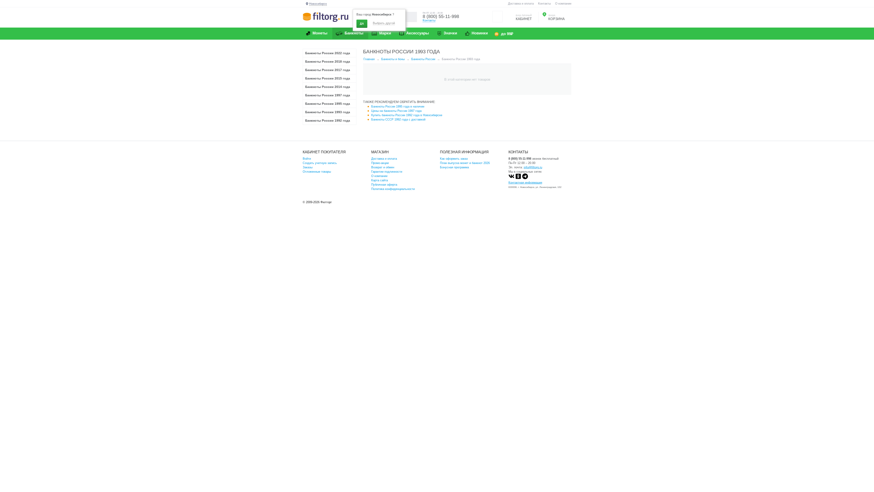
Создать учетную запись (320, 163)
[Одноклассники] (518, 178)
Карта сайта (379, 180)
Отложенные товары (317, 171)
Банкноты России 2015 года (327, 78)
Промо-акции (380, 163)
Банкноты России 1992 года (327, 120)
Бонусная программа (454, 167)
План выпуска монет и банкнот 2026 (465, 163)
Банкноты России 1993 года (327, 112)
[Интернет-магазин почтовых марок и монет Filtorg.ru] (325, 17)
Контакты (544, 3)
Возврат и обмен (382, 167)
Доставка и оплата (521, 3)
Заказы (308, 167)
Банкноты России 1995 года (327, 103)
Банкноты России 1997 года (327, 95)
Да (362, 23)
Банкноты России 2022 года (327, 53)
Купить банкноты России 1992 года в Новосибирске (406, 115)
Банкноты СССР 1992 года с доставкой (398, 119)
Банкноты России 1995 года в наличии (397, 106)
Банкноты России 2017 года (327, 70)
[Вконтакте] (511, 178)
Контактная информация (525, 182)
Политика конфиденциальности (393, 189)
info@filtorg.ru (533, 167)
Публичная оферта (384, 184)
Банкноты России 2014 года (327, 87)
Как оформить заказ (454, 158)
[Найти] (412, 17)
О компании (563, 3)
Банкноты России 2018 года (327, 61)
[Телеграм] (525, 178)
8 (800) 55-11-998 (441, 16)
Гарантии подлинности (386, 171)
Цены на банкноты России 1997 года (396, 111)
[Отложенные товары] (498, 16)
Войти (307, 158)
